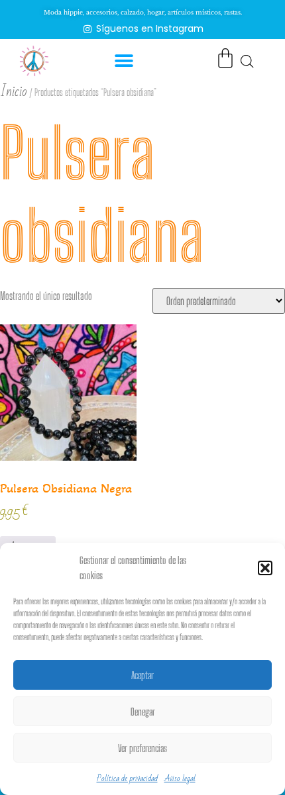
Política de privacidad (127, 778)
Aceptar (142, 675)
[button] (265, 568)
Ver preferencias (142, 748)
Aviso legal (180, 778)
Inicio (13, 92)
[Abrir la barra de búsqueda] (247, 61)
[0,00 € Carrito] (225, 58)
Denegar (143, 712)
